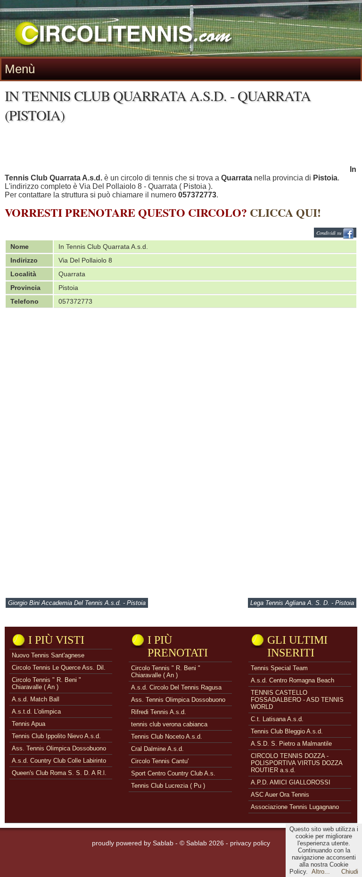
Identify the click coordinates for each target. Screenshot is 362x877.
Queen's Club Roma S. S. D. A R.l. (59, 772)
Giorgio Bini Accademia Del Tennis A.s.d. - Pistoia (77, 602)
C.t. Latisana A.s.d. (277, 719)
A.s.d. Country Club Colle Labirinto (59, 760)
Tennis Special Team (279, 668)
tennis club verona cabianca (169, 724)
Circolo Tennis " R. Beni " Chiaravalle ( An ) (46, 683)
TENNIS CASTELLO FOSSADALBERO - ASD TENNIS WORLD (297, 699)
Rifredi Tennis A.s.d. (158, 711)
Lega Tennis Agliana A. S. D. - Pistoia (302, 602)
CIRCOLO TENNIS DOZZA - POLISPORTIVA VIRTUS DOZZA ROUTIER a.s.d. (296, 763)
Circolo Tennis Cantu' (160, 761)
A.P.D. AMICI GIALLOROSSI (290, 782)
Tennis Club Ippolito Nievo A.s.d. (56, 736)
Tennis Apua (28, 723)
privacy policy (250, 843)
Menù (20, 69)
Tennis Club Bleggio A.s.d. (287, 731)
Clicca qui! (285, 212)
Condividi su (329, 232)
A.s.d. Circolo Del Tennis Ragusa (176, 687)
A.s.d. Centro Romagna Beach (292, 680)
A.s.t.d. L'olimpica (36, 711)
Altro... (321, 871)
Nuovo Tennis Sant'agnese (48, 655)
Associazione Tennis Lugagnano (295, 806)
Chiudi (349, 871)
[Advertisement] (176, 150)
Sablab (163, 843)
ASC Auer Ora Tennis (280, 794)
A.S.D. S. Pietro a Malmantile (291, 743)
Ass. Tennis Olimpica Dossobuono (59, 748)
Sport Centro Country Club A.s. (173, 773)
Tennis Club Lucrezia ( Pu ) (168, 785)
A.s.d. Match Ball (35, 699)
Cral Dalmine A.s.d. (157, 748)
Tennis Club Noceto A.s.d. (166, 736)
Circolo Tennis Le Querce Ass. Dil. (59, 667)
